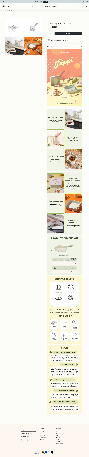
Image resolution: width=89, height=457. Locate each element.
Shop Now (45, 1)
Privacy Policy (59, 441)
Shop (33, 6)
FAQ (56, 431)
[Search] (80, 6)
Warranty (57, 439)
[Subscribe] (34, 430)
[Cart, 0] (86, 6)
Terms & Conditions (45, 453)
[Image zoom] (14, 27)
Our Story (42, 431)
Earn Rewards (85, 1)
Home (2, 10)
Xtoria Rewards (43, 437)
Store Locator (42, 435)
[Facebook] (22, 440)
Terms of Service (59, 443)
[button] (68, 33)
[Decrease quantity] (48, 34)
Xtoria (39, 453)
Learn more (70, 30)
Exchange (58, 437)
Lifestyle (47, 6)
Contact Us (58, 435)
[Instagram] (26, 440)
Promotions (54, 6)
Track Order (58, 433)
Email (23, 430)
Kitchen (39, 6)
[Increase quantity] (53, 33)
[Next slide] (80, 2)
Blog (41, 433)
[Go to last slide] (3, 2)
